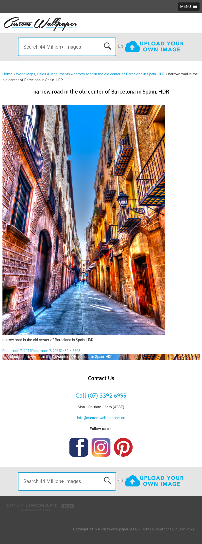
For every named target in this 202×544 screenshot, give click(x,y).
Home (7, 74)
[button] (189, 6)
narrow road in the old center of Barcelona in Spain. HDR (119, 74)
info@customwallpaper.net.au (101, 418)
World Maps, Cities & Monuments (43, 74)
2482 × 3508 (70, 351)
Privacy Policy (184, 529)
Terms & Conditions (156, 529)
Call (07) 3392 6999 (101, 395)
